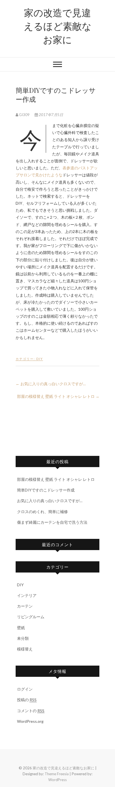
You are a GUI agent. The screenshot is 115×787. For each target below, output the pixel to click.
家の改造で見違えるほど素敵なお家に (58, 26)
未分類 (23, 638)
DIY (39, 359)
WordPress (57, 779)
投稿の (27, 699)
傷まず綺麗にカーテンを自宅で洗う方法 (52, 522)
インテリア (27, 595)
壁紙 (21, 627)
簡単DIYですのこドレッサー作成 (46, 490)
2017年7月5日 (50, 114)
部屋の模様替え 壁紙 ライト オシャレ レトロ (58, 396)
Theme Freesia (57, 774)
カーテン (25, 606)
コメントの (30, 710)
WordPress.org (30, 721)
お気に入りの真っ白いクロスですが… (51, 383)
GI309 (24, 114)
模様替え (25, 649)
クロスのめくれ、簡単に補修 (42, 511)
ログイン (25, 689)
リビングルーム (30, 616)
